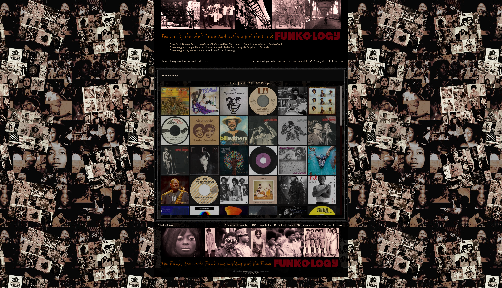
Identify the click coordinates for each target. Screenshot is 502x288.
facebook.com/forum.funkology (219, 50)
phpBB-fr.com (254, 272)
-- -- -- (339, 88)
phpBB (245, 271)
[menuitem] (336, 61)
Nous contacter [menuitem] (263, 225)
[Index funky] (251, 20)
